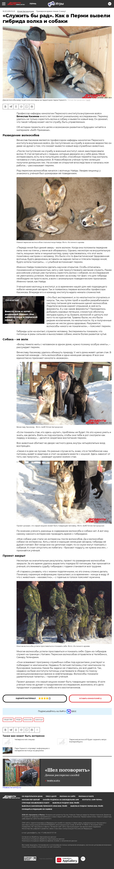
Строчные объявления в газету (35, 803)
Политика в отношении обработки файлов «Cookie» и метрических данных (49, 841)
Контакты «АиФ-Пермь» (92, 800)
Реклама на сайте (67, 796)
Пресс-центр (51, 796)
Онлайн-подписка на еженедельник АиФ (61, 800)
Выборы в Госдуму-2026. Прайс (66, 803)
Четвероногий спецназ (25, 739)
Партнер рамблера (45, 858)
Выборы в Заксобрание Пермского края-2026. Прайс (44, 806)
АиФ (88, 100)
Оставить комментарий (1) (90, 698)
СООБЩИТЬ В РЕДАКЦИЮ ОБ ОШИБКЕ (37, 809)
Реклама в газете (86, 796)
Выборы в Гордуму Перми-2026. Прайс (86, 806)
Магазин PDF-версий (31, 800)
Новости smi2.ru (12, 787)
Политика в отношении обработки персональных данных (43, 839)
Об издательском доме (32, 796)
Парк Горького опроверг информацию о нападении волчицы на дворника (32, 749)
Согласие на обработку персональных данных (39, 837)
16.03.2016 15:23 (9, 11)
